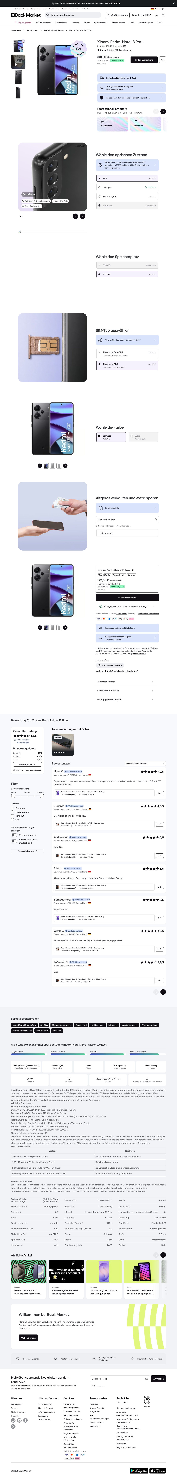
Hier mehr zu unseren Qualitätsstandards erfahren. (119, 1191)
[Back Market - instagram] (13, 1420)
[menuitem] (61, 23)
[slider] (13, 796)
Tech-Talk (94, 1404)
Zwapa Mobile (121, 614)
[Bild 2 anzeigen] (22, 216)
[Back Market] (26, 15)
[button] (78, 49)
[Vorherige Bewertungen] (156, 992)
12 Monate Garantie (72, 1411)
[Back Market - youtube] (19, 1420)
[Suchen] (47, 15)
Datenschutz (122, 1432)
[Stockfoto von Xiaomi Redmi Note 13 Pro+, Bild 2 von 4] (18, 77)
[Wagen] (163, 15)
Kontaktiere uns (44, 1404)
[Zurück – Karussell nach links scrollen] (156, 111)
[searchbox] (75, 15)
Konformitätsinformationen (148, 614)
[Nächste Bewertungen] (163, 992)
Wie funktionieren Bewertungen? (28, 770)
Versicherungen (71, 1415)
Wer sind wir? (17, 1404)
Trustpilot (15, 1416)
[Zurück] (40, 466)
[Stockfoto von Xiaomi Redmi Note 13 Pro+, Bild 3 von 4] (18, 92)
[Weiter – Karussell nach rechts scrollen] (163, 111)
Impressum (121, 1443)
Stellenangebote (18, 1412)
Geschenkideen (97, 1422)
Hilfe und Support (45, 1408)
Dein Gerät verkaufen (73, 1419)
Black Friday (95, 1426)
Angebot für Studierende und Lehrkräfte (71, 1426)
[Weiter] (65, 466)
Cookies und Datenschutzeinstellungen (128, 1427)
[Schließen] (173, 3)
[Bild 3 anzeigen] (59, 465)
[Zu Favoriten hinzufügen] (162, 59)
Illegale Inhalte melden (126, 1447)
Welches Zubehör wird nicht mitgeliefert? (117, 671)
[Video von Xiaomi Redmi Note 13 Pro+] (18, 62)
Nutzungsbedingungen (126, 1408)
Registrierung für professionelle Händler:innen (71, 1436)
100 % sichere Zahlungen (75, 1451)
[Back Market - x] (13, 1426)
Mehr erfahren (139, 653)
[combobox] (127, 519)
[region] (132, 124)
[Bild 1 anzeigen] (20, 216)
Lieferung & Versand (46, 1412)
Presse (14, 1408)
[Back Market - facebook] (25, 1420)
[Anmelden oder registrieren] (156, 15)
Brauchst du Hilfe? (141, 15)
